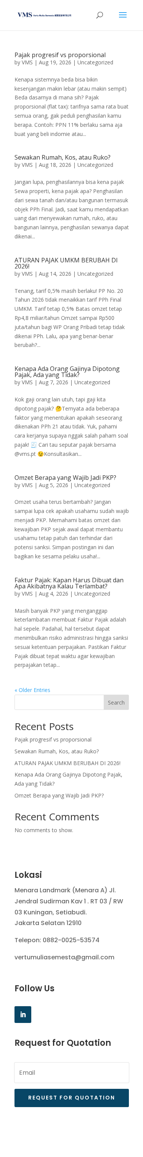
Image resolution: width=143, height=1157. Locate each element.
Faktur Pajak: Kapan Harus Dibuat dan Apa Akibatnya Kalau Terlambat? (69, 583)
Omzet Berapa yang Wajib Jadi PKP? (65, 477)
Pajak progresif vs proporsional (60, 55)
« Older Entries (32, 690)
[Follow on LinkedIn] (22, 1014)
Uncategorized (95, 62)
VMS (27, 62)
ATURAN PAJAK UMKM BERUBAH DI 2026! (66, 263)
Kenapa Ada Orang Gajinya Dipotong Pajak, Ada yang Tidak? (67, 371)
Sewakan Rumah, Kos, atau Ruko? (62, 157)
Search (116, 702)
